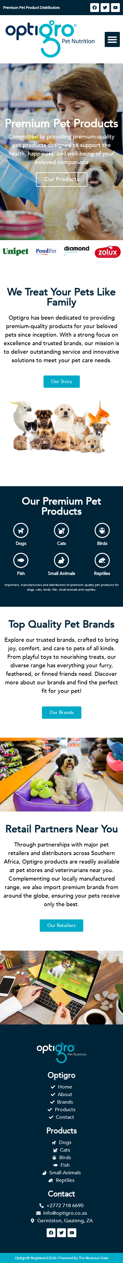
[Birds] (102, 530)
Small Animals (61, 573)
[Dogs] (20, 530)
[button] (112, 39)
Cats (61, 543)
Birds (102, 543)
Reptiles (102, 573)
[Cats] (61, 530)
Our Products (61, 179)
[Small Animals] (61, 560)
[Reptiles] (102, 560)
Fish (21, 573)
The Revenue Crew (93, 1257)
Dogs (21, 543)
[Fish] (20, 560)
